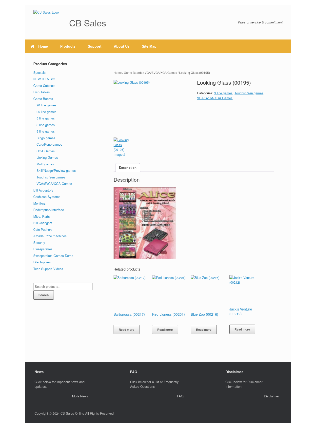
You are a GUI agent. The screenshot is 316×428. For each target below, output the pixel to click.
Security (39, 242)
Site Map (149, 46)
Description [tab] (128, 167)
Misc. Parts (41, 216)
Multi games (45, 164)
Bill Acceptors (43, 190)
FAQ (180, 396)
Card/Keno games (49, 144)
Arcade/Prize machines (50, 235)
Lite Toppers (42, 262)
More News (80, 396)
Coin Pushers (43, 229)
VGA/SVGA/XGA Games (161, 72)
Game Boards (133, 72)
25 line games (47, 111)
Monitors (39, 203)
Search (44, 295)
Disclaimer (271, 396)
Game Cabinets (44, 85)
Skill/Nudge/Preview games (56, 170)
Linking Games (47, 157)
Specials (39, 72)
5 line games (46, 118)
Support (94, 46)
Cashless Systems (46, 196)
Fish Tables (41, 92)
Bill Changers (42, 222)
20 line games (47, 105)
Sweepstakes (43, 249)
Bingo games (46, 138)
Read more (126, 329)
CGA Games (46, 151)
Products (68, 46)
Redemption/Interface (48, 209)
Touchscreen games (249, 93)
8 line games (46, 124)
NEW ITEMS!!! (44, 79)
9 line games (223, 93)
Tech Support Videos (48, 268)
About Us (122, 46)
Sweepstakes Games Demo (53, 255)
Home (43, 46)
